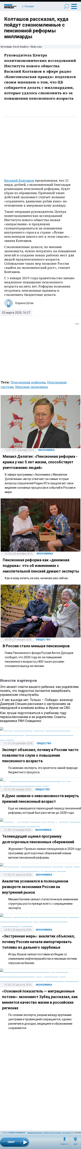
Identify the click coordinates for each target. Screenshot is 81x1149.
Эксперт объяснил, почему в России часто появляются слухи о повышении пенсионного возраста (40, 755)
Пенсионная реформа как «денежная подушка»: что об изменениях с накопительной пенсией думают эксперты (41, 565)
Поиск (66, 6)
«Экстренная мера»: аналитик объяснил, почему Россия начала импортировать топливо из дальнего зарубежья (38, 942)
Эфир (75, 1144)
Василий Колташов (19, 180)
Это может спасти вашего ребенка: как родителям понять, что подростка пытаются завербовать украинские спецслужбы (39, 691)
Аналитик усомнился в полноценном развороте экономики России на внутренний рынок (35, 886)
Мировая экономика (31, 386)
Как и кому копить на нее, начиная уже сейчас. (37, 578)
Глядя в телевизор (16, 1133)
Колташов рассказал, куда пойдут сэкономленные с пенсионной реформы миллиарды (36, 27)
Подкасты (64, 1144)
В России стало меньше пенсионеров (36, 646)
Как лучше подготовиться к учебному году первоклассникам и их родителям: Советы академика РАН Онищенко (33, 717)
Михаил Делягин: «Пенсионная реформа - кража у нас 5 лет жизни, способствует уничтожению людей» (40, 462)
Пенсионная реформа (28, 382)
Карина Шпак (24, 303)
